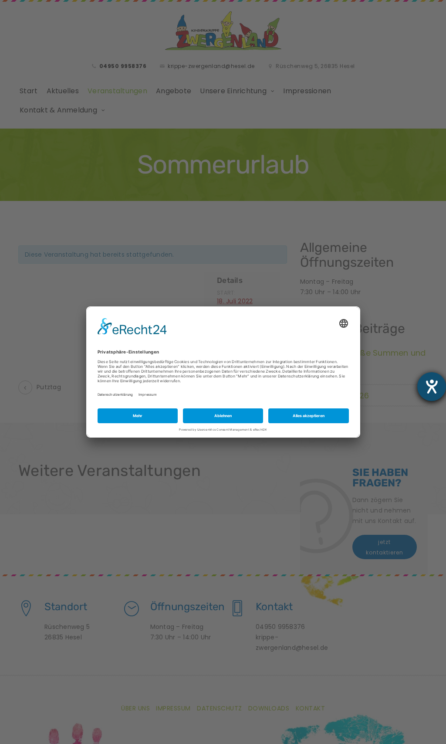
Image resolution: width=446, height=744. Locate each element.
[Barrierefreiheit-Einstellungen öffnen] (431, 386)
